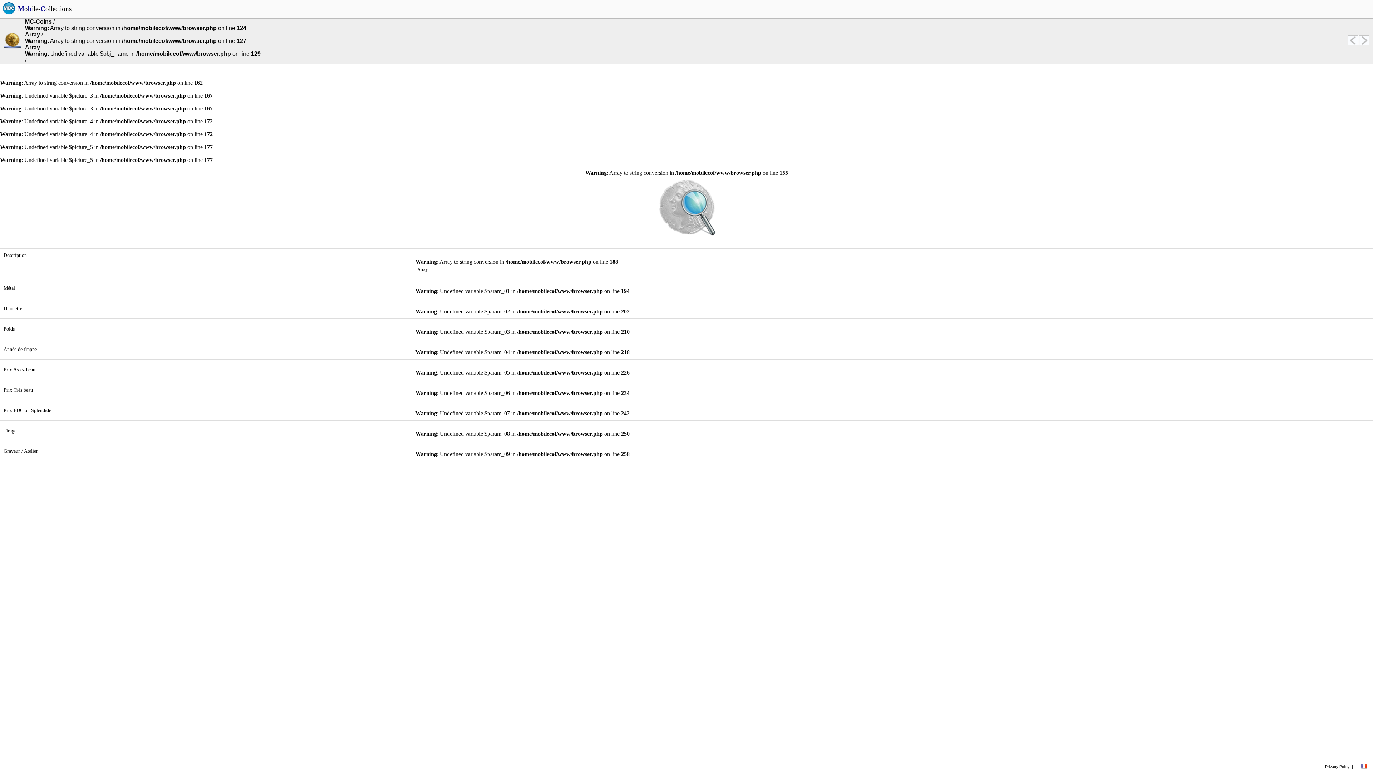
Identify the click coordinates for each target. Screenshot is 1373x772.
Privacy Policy (1337, 766)
